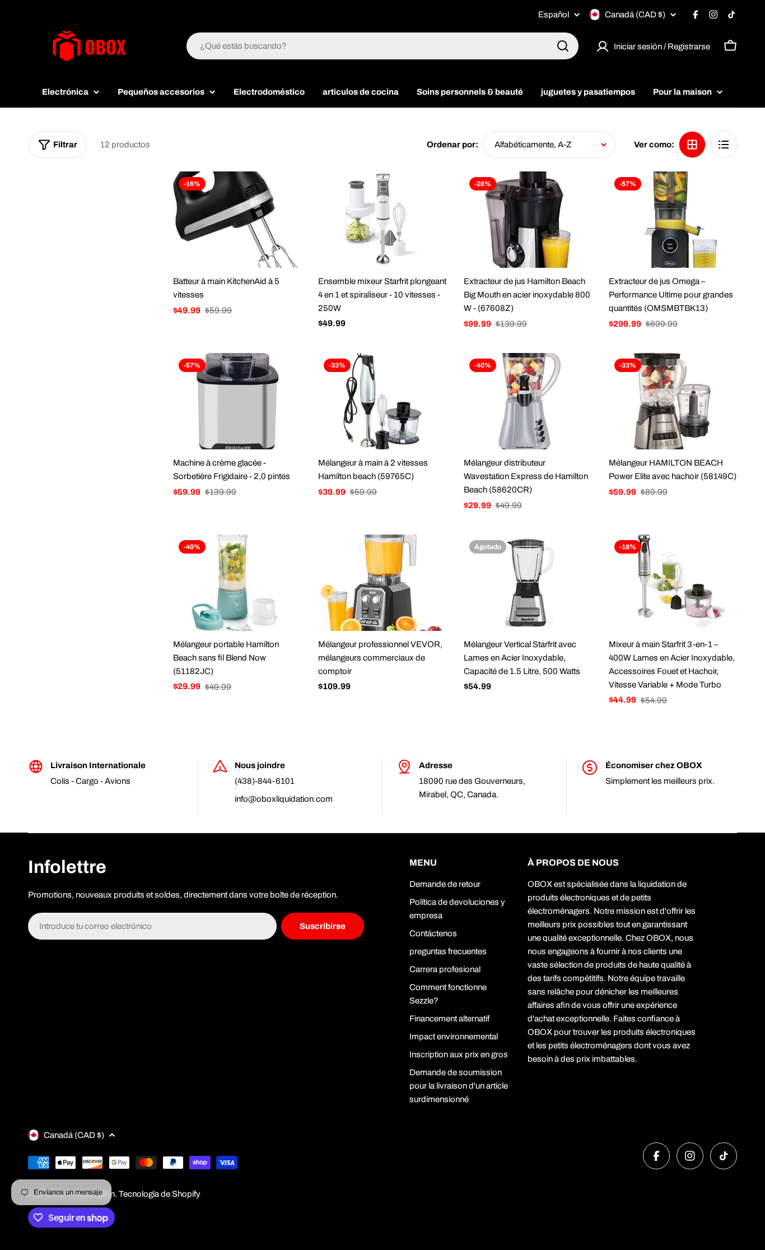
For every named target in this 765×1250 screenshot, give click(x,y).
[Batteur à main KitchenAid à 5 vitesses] (237, 219)
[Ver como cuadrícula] (692, 144)
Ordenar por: (452, 144)
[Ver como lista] (723, 144)
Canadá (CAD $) (635, 14)
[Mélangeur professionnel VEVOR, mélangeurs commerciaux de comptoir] (382, 583)
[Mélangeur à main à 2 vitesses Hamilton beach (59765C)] (382, 401)
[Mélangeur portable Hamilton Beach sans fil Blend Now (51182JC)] (237, 583)
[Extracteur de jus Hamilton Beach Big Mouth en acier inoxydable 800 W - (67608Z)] (528, 219)
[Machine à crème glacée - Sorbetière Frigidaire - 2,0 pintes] (237, 401)
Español (553, 15)
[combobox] (382, 45)
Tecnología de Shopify (159, 1193)
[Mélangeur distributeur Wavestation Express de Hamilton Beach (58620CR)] (528, 401)
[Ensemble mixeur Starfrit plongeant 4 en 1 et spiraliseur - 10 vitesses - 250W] (382, 219)
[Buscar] (563, 46)
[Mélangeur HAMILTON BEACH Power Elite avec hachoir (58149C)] (673, 401)
